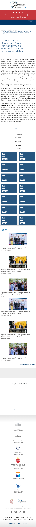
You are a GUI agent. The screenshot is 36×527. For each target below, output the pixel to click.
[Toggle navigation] (30, 22)
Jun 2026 (18, 141)
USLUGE (31, 519)
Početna (6, 15)
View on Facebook (18, 409)
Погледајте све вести (26, 364)
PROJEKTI (29, 517)
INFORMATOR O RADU (20, 519)
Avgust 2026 (18, 134)
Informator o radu (14, 17)
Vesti (9, 30)
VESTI (17, 517)
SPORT (22, 517)
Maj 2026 (18, 145)
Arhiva (30, 15)
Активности (16, 30)
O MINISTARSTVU (8, 517)
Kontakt (24, 17)
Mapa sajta (23, 15)
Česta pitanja (14, 15)
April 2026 (18, 149)
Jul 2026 (18, 138)
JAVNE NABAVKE (7, 519)
